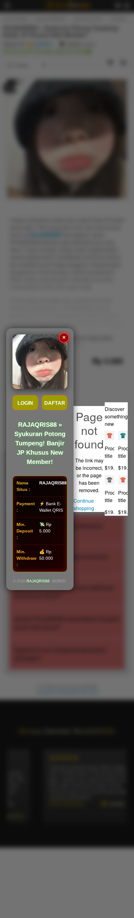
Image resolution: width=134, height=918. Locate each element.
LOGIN (25, 403)
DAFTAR (54, 403)
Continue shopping (84, 504)
